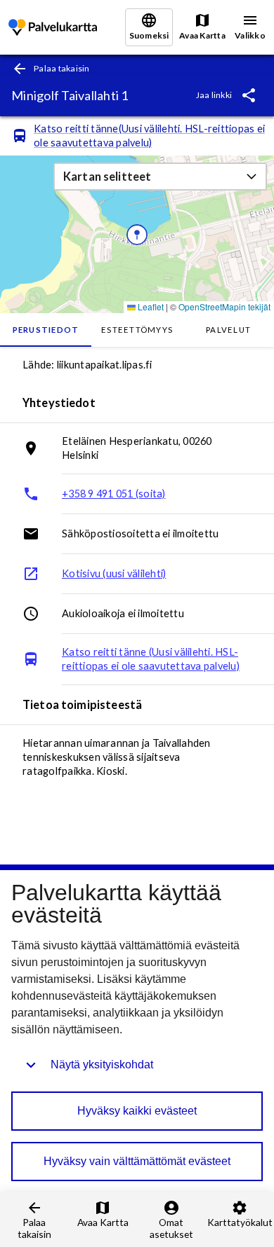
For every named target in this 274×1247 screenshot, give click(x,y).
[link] (52, 27)
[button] (160, 176)
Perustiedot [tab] (46, 329)
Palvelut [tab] (228, 329)
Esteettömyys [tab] (137, 329)
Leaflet (150, 306)
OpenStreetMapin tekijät (224, 306)
